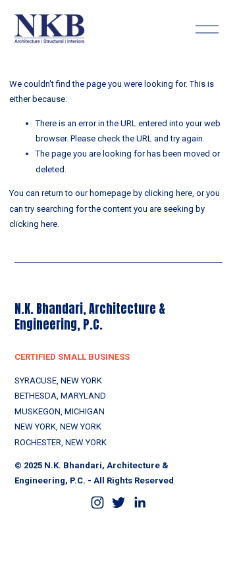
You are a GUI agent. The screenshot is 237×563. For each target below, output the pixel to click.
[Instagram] (97, 502)
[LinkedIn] (139, 502)
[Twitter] (118, 502)
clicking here (168, 193)
